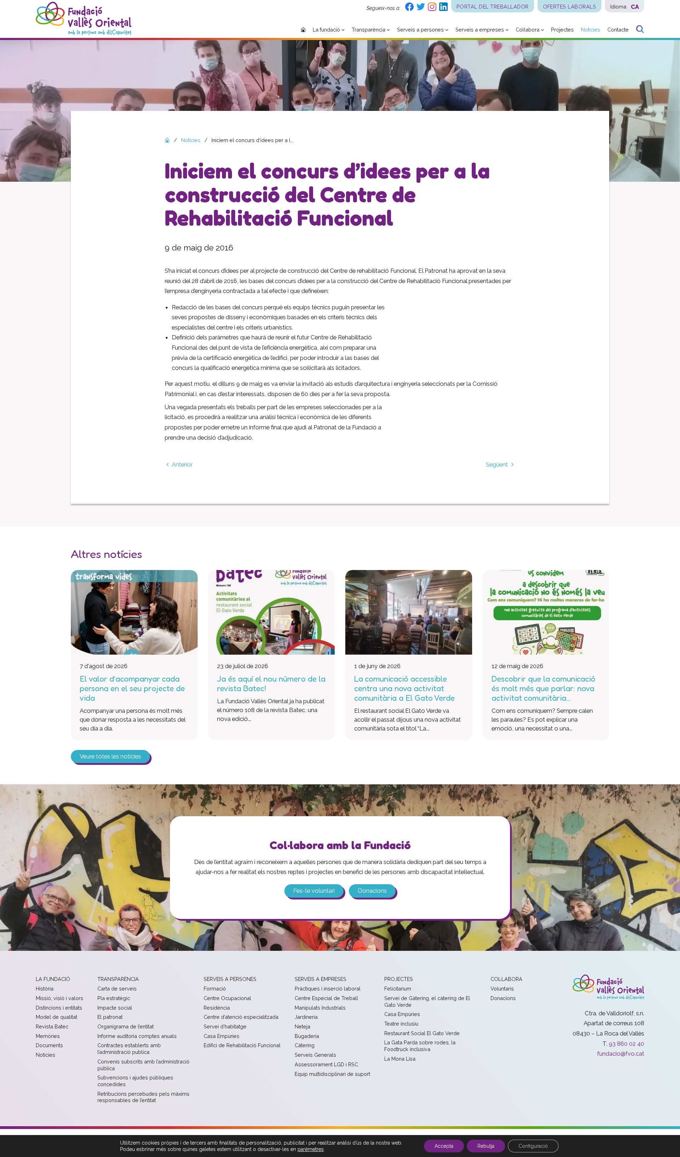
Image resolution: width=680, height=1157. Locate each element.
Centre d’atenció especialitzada (241, 1017)
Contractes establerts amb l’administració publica (129, 1048)
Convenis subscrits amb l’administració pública (143, 1065)
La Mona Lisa (399, 1059)
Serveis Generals (315, 1055)
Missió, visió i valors (59, 998)
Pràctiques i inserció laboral (328, 989)
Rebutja (485, 1146)
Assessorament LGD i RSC (326, 1064)
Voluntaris (502, 989)
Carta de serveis (117, 989)
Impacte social (114, 1008)
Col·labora (506, 979)
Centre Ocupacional (227, 998)
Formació (215, 989)
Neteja (302, 1026)
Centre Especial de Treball (326, 998)
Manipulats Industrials (320, 1008)
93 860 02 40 (626, 1043)
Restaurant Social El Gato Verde (422, 1033)
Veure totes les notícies (110, 756)
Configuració (533, 1146)
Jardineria (306, 1017)
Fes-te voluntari (314, 890)
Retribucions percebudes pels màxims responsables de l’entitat (143, 1097)
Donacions (372, 890)
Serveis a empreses (320, 979)
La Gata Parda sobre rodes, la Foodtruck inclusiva (419, 1045)
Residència (217, 1008)
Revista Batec (52, 1026)
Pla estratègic (113, 998)
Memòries (48, 1036)
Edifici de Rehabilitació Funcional (242, 1045)
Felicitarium (397, 989)
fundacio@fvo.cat (620, 1053)
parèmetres (311, 1149)
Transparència (118, 979)
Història (44, 989)
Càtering (304, 1045)
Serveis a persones (230, 979)
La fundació (53, 979)
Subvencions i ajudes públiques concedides (135, 1080)
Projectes (398, 979)
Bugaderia (307, 1036)
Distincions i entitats (59, 1008)
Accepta (444, 1146)
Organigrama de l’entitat (125, 1026)
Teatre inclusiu (401, 1024)
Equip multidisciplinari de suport (332, 1074)
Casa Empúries (221, 1036)
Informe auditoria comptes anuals (137, 1036)
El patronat (110, 1017)
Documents (49, 1045)
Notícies (45, 1055)
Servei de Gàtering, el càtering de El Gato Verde (427, 1001)
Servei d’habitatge (225, 1026)
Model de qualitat (56, 1017)
